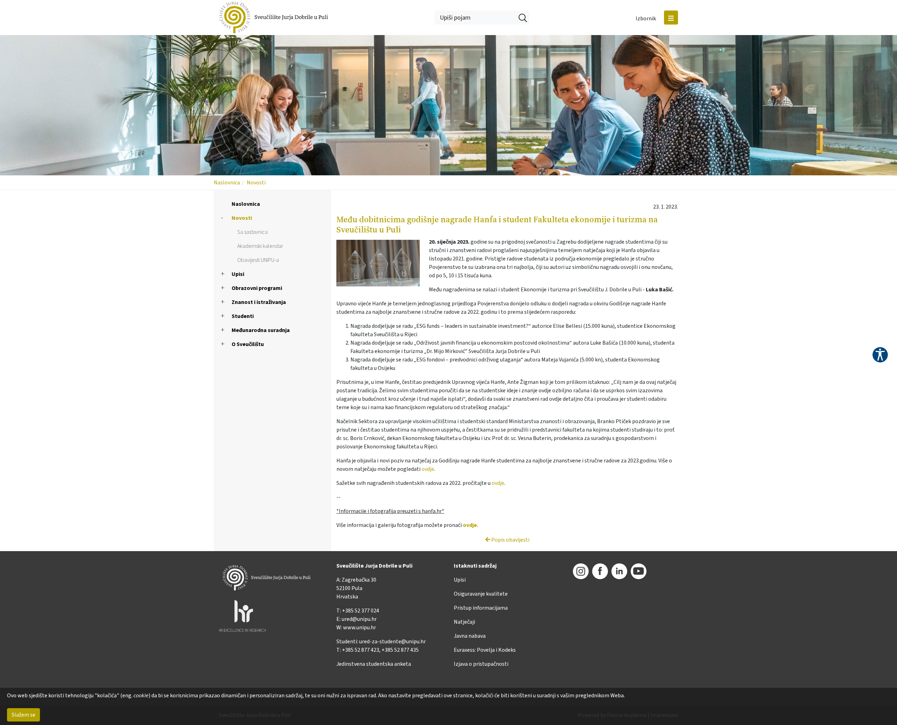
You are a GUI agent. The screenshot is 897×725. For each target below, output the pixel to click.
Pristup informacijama (481, 608)
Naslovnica (227, 183)
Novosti (256, 183)
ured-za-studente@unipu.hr (392, 641)
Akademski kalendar (260, 246)
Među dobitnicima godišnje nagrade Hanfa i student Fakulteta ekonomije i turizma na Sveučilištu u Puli (497, 224)
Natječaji (464, 622)
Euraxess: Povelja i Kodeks (485, 650)
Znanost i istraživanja (259, 302)
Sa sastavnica (252, 232)
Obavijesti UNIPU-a (258, 260)
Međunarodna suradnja (261, 330)
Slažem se (23, 715)
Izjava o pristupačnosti (481, 664)
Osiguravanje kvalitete (481, 594)
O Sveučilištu (248, 344)
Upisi (238, 274)
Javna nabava (470, 636)
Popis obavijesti (509, 540)
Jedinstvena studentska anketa (373, 664)
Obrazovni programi (257, 288)
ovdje (428, 469)
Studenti (243, 316)
